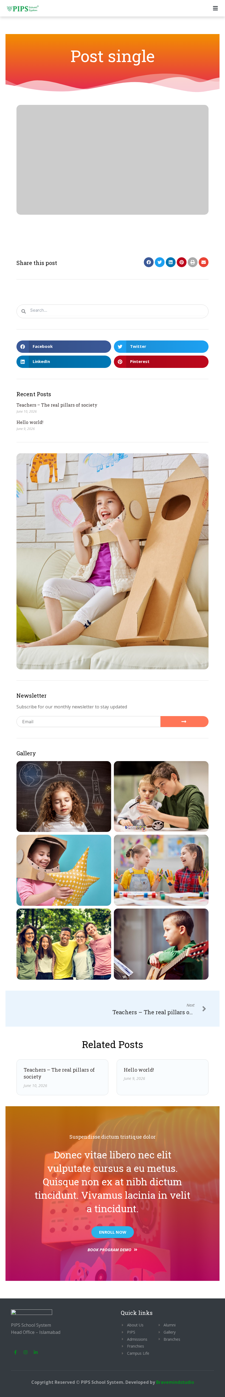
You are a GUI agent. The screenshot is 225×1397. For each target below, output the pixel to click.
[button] (149, 262)
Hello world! (29, 422)
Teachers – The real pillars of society (56, 405)
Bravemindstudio (175, 1382)
